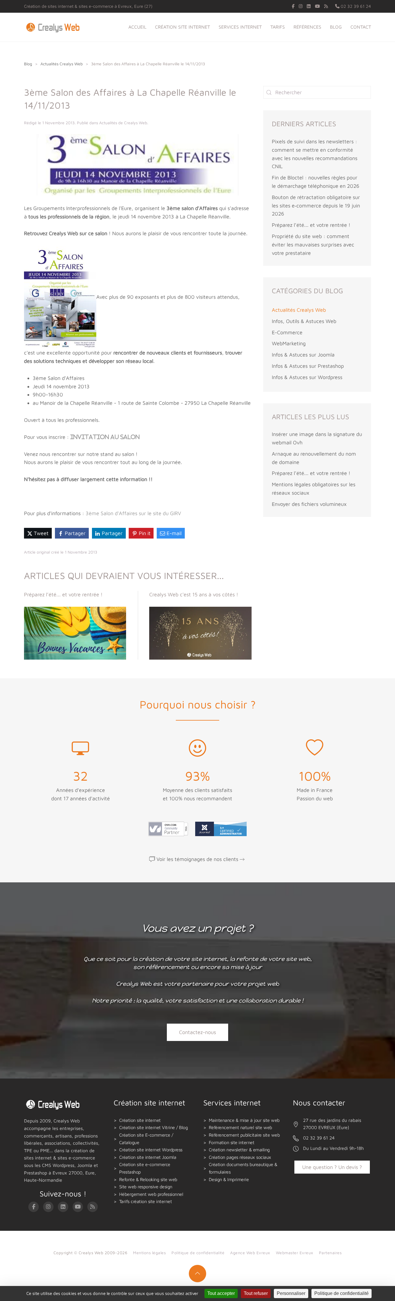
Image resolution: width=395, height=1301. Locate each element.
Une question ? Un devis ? (332, 1167)
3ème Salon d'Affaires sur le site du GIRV (133, 513)
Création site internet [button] (182, 26)
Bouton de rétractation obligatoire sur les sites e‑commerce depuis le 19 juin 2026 (316, 205)
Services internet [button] (240, 26)
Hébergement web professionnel (151, 1194)
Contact (360, 26)
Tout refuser (256, 1293)
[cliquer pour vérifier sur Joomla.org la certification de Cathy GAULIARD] (219, 828)
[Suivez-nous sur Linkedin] (309, 6)
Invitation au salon (105, 437)
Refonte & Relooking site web (148, 1179)
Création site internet (140, 1120)
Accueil (137, 26)
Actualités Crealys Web (299, 310)
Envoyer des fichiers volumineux (309, 504)
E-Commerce (287, 332)
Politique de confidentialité (197, 1252)
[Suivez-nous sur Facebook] (293, 6)
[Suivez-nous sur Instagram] (300, 6)
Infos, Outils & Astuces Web (304, 321)
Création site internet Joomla (147, 1157)
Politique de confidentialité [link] (341, 1293)
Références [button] (307, 26)
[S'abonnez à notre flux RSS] (326, 6)
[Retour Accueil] (54, 27)
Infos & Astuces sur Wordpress (307, 377)
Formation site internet (231, 1142)
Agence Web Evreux (250, 1252)
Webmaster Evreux (294, 1252)
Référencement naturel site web (240, 1127)
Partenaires (330, 1252)
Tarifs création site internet (145, 1201)
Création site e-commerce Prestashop (144, 1168)
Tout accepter (221, 1293)
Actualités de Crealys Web (123, 122)
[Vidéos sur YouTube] (317, 6)
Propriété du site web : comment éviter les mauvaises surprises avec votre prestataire (313, 244)
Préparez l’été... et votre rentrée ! (311, 225)
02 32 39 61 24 (355, 6)
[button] (197, 1273)
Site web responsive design (145, 1186)
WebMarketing (289, 343)
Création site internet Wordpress (150, 1149)
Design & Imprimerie (229, 1179)
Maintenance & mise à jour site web (244, 1120)
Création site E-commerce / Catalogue (146, 1138)
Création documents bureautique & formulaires (243, 1168)
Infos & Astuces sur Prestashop (308, 366)
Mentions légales (149, 1252)
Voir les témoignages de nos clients (197, 859)
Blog (336, 26)
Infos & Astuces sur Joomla (303, 355)
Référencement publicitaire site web (244, 1134)
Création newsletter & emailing (239, 1149)
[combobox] (317, 92)
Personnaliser (291, 1293)
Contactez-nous (197, 1032)
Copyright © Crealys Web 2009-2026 (90, 1252)
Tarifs (277, 26)
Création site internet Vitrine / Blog (153, 1127)
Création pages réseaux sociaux (240, 1157)
